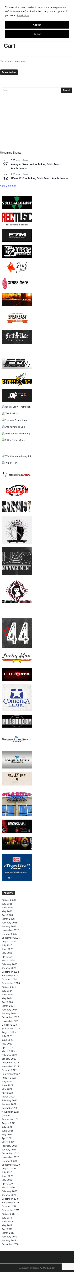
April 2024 (7, 1002)
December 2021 (10, 1108)
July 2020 (7, 1172)
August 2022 (9, 1077)
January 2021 (9, 1149)
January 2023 (9, 1058)
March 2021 (8, 1142)
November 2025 (10, 930)
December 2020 (10, 1153)
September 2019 (10, 1210)
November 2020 (10, 1157)
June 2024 (7, 994)
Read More (23, 15)
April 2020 (7, 1183)
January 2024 (9, 1013)
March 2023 (8, 1051)
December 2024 (10, 971)
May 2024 (7, 998)
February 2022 (9, 1100)
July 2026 (7, 903)
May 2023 (7, 1043)
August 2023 (9, 1032)
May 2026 (7, 911)
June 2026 (7, 907)
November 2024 (10, 975)
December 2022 (10, 1062)
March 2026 (8, 918)
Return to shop (9, 72)
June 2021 (7, 1130)
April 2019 (7, 1229)
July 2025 (7, 945)
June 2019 (7, 1221)
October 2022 (9, 1070)
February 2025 (9, 964)
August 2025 (9, 941)
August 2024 (9, 987)
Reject (37, 34)
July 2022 (7, 1081)
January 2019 (9, 1240)
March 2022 (8, 1096)
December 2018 (10, 1244)
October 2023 (9, 1024)
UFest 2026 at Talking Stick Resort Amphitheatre (39, 178)
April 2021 (7, 1138)
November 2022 (10, 1066)
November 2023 (10, 1021)
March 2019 (8, 1232)
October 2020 (9, 1161)
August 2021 (8, 1123)
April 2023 (7, 1047)
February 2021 (9, 1145)
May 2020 (7, 1179)
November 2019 (10, 1202)
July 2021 (7, 1126)
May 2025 (7, 952)
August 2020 (9, 1168)
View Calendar (8, 185)
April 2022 (7, 1092)
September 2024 (11, 983)
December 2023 (10, 1017)
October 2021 (9, 1115)
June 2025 (7, 949)
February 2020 (9, 1191)
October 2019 (9, 1206)
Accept (37, 24)
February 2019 (9, 1236)
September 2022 (11, 1074)
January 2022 (9, 1104)
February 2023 (9, 1055)
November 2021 (10, 1111)
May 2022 (7, 1089)
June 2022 (7, 1085)
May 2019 (7, 1225)
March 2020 (8, 1187)
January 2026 (9, 926)
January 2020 (9, 1195)
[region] (37, 20)
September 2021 (10, 1119)
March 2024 (8, 1005)
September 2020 (11, 1164)
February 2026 (9, 922)
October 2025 (9, 934)
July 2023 (7, 1036)
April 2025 (7, 956)
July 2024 (7, 990)
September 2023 (11, 1028)
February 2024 (9, 1009)
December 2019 (10, 1198)
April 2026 (7, 915)
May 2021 (7, 1134)
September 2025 (11, 937)
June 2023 (7, 1039)
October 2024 (9, 979)
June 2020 (7, 1176)
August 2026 (9, 899)
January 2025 (9, 968)
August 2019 (8, 1214)
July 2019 (7, 1217)
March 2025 (8, 960)
